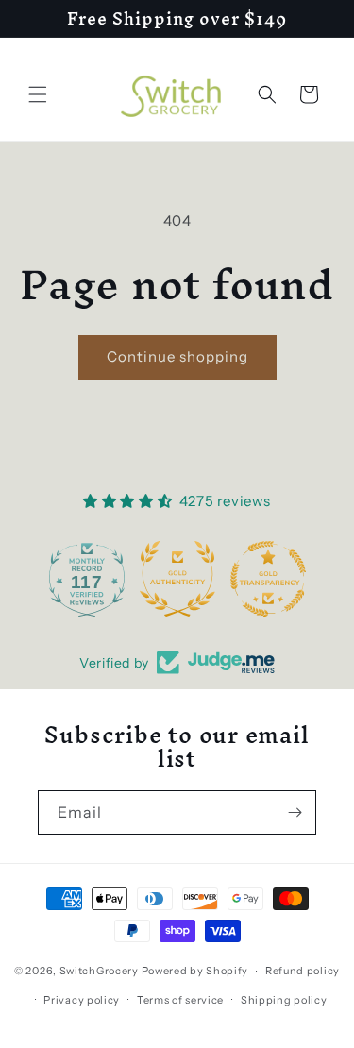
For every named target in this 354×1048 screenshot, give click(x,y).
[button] (38, 94)
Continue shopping (177, 356)
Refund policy (302, 970)
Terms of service (180, 999)
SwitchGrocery (99, 970)
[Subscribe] (294, 812)
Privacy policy (81, 999)
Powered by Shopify (195, 970)
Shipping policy (284, 999)
